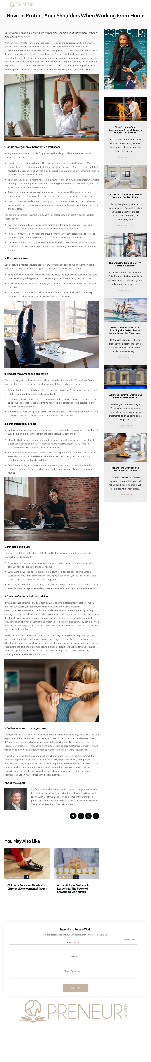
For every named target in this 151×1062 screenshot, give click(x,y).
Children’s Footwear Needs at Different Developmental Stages (27, 887)
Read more (123, 157)
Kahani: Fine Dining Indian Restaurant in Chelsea (125, 469)
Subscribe (76, 988)
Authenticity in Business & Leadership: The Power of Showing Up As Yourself (72, 889)
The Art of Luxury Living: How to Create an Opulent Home (125, 196)
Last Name (73, 956)
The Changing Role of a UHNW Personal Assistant (125, 264)
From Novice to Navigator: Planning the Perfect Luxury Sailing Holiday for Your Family (125, 330)
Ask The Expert (15, 877)
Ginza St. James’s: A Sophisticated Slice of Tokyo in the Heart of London (125, 130)
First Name (73, 942)
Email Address (72, 971)
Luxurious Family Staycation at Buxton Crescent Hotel (125, 396)
